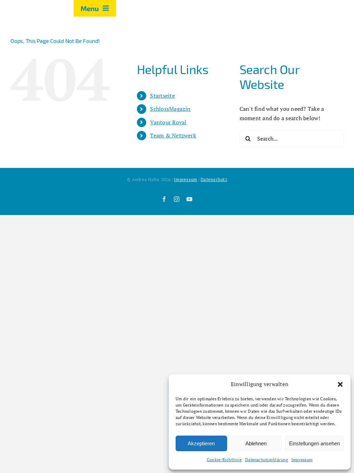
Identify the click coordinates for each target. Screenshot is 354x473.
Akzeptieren (201, 443)
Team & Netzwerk (173, 135)
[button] (340, 384)
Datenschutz (214, 179)
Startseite (162, 95)
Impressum (302, 459)
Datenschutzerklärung (266, 459)
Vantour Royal (168, 122)
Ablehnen (256, 443)
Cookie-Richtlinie (224, 459)
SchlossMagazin (170, 109)
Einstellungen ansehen (314, 443)
